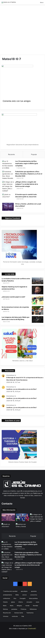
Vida (22, 616)
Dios (15, 598)
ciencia (24, 595)
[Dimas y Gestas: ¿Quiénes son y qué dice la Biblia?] (8, 207)
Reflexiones (33, 609)
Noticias (5, 609)
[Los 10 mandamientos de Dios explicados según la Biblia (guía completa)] (8, 164)
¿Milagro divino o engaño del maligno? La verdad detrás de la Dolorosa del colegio (26, 184)
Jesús (37, 602)
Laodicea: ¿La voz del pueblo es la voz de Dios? (21, 389)
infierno (20, 602)
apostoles (34, 591)
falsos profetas (33, 598)
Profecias (23, 609)
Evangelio (23, 598)
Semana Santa (18, 613)
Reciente (11, 154)
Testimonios (29, 613)
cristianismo (6, 598)
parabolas (14, 609)
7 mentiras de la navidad (10, 591)
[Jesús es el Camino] (9, 2)
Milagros (19, 605)
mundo (27, 605)
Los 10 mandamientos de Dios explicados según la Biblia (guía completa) (26, 163)
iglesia (13, 602)
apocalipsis (24, 591)
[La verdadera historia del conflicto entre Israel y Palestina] (37, 281)
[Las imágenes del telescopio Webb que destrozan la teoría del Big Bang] (37, 319)
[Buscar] (35, 3)
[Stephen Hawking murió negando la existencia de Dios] (37, 290)
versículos (15, 616)
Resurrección (7, 613)
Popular (34, 154)
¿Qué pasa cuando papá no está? (13, 297)
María (11, 605)
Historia (5, 602)
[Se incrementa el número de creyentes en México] (37, 310)
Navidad (35, 605)
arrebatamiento (7, 595)
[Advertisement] (22, 30)
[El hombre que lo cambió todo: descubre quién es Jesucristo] (8, 197)
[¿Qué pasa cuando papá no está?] (37, 300)
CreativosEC (32, 628)
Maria (4, 605)
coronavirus (33, 595)
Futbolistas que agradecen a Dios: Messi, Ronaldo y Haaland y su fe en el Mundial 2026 (28, 174)
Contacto (7, 503)
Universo (5, 616)
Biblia (17, 595)
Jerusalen (29, 602)
